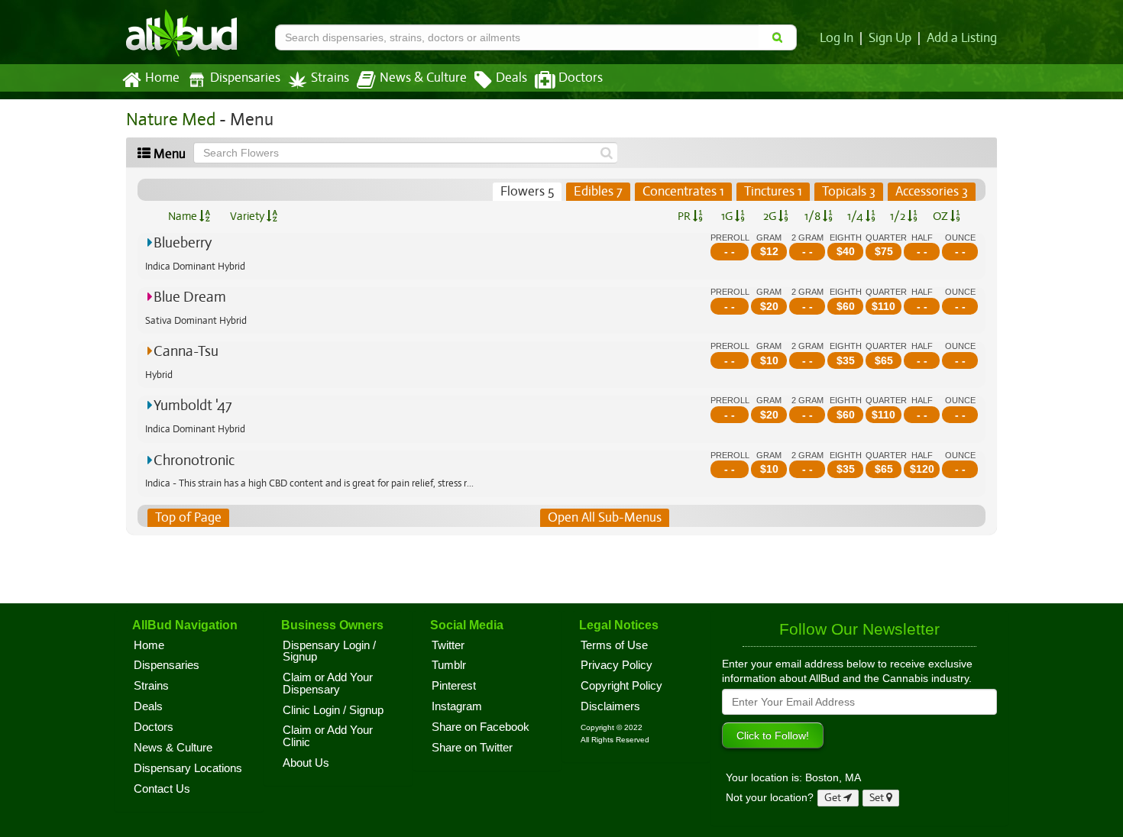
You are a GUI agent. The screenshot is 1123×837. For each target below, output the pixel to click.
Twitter (448, 645)
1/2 (899, 216)
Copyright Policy (621, 686)
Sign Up (890, 38)
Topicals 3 (848, 191)
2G (770, 216)
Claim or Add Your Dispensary (328, 683)
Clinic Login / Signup (333, 710)
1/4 (856, 216)
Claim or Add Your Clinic (328, 736)
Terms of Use (614, 645)
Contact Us (162, 789)
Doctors (580, 78)
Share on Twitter (472, 748)
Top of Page (188, 517)
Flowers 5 (527, 191)
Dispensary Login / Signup (329, 651)
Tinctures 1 (773, 191)
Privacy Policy (616, 665)
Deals (511, 78)
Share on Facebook (480, 727)
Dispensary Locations (188, 768)
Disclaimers (610, 706)
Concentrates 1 (683, 191)
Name (183, 216)
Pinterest (454, 686)
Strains (330, 78)
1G (728, 216)
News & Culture (423, 78)
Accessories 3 (931, 191)
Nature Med (170, 119)
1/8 (813, 216)
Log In (836, 38)
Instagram (457, 706)
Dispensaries (245, 78)
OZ (941, 216)
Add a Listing (962, 38)
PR (685, 216)
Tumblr (449, 665)
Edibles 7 (598, 191)
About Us (306, 763)
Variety (248, 216)
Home (162, 78)
